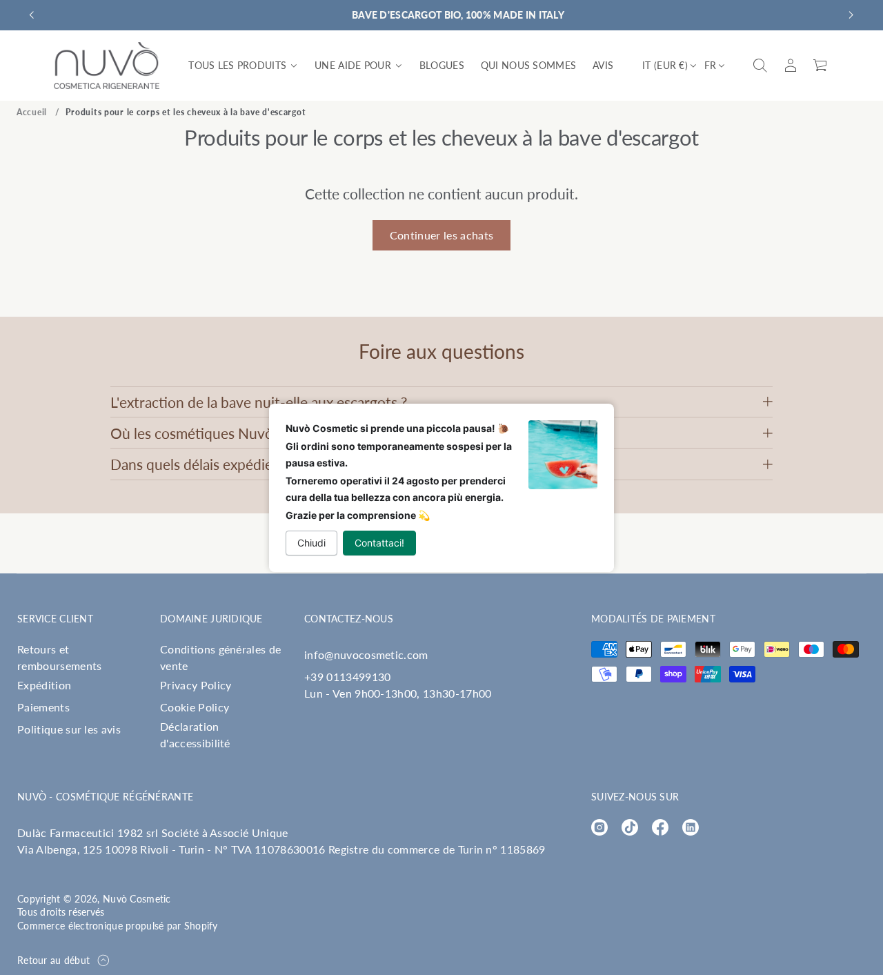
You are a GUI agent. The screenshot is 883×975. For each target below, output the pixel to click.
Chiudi (311, 543)
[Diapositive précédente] (32, 15)
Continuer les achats (441, 235)
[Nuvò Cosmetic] (107, 65)
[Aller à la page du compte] (790, 65)
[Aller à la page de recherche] (760, 65)
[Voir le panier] (821, 65)
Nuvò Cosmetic (137, 899)
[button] (760, 65)
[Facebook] (660, 827)
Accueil (32, 112)
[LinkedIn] (690, 827)
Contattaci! (379, 543)
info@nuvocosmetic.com (366, 654)
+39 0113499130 (347, 676)
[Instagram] (599, 827)
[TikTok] (630, 827)
